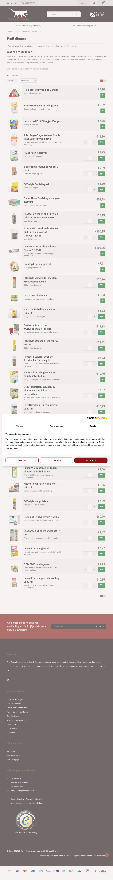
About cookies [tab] (56, 426)
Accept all (91, 460)
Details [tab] (92, 426)
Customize (56, 460)
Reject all (22, 460)
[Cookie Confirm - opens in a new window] (97, 418)
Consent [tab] (20, 426)
